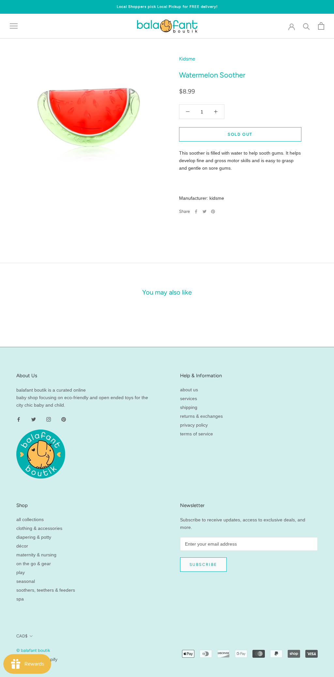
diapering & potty (33, 537)
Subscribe (203, 564)
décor (22, 546)
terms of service (196, 433)
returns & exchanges (201, 416)
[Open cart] (321, 26)
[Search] (306, 26)
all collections (30, 519)
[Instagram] (48, 419)
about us (189, 389)
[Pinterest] (213, 211)
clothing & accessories (39, 528)
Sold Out (240, 134)
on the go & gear (33, 563)
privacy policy (194, 425)
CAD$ (21, 636)
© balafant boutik (33, 650)
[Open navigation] (14, 26)
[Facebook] (196, 211)
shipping (188, 407)
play (20, 572)
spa (20, 598)
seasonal (25, 581)
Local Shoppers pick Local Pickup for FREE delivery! (167, 7)
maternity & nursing (36, 554)
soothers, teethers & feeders (45, 590)
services (188, 398)
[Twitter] (204, 211)
